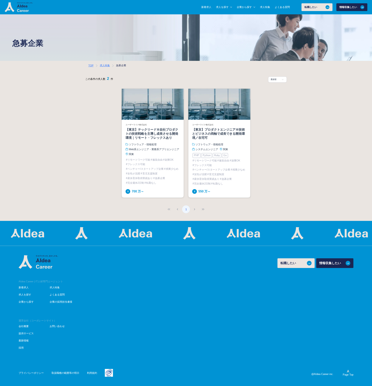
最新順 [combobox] (273, 79)
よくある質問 (282, 7)
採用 (21, 347)
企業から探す (26, 301)
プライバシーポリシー (31, 372)
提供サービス (26, 333)
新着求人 (206, 7)
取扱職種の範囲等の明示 (65, 372)
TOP (91, 65)
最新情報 (24, 340)
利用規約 (92, 372)
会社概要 (24, 326)
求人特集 (265, 7)
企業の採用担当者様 (61, 301)
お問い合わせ (57, 326)
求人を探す (25, 294)
